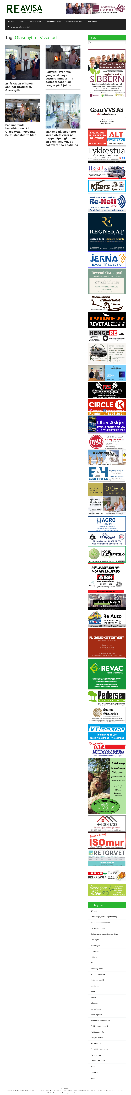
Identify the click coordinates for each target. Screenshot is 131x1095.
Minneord (95, 1003)
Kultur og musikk (97, 980)
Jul (92, 963)
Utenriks (94, 1072)
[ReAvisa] (24, 13)
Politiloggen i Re (97, 1032)
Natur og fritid (96, 1015)
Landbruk (95, 986)
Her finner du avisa (53, 21)
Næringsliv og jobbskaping (101, 1020)
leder (93, 992)
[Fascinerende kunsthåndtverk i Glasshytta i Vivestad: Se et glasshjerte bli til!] (22, 121)
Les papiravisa (35, 21)
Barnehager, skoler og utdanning (104, 917)
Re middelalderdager (99, 1049)
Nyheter (11, 21)
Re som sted (96, 1055)
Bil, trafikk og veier (98, 928)
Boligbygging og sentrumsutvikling (104, 934)
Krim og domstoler (98, 974)
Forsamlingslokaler (74, 21)
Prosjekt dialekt (97, 1038)
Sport (93, 1066)
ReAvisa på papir (98, 1061)
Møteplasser (96, 1009)
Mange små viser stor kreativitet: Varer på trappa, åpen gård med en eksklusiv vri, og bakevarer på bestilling (62, 138)
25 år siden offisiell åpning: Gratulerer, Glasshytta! (19, 87)
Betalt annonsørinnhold (100, 922)
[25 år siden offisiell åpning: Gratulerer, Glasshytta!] (22, 80)
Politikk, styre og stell (99, 1026)
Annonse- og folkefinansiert (19, 27)
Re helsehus (96, 1043)
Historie (94, 957)
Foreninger (95, 945)
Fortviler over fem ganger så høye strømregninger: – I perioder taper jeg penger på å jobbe (59, 78)
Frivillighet (95, 951)
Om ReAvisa (92, 21)
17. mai (94, 911)
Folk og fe (95, 940)
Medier (93, 997)
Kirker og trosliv (97, 969)
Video (21, 21)
